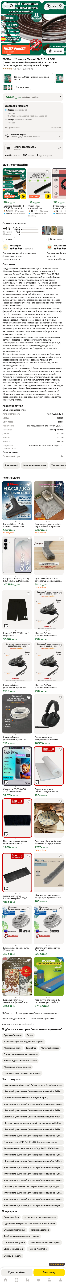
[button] (16, 49)
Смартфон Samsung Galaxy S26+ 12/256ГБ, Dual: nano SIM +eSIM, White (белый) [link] (16, 579)
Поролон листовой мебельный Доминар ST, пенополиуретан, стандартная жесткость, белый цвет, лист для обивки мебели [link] (46, 790)
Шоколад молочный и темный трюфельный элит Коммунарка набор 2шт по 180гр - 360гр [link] (16, 1001)
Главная (5, 1280)
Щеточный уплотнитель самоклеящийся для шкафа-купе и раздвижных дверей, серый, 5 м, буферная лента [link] (48, 579)
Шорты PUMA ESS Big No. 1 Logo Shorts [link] (16, 634)
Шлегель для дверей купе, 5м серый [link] (47, 949)
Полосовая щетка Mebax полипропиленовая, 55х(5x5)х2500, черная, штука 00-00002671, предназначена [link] (15, 842)
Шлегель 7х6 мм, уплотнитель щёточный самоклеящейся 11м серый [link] (48, 634)
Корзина (49, 1280)
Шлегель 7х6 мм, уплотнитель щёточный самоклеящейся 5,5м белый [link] (16, 738)
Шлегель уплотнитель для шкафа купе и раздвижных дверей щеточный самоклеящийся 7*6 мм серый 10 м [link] (48, 896)
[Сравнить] (49, 6)
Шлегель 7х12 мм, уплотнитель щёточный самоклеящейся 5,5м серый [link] (48, 686)
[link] (12, 1035)
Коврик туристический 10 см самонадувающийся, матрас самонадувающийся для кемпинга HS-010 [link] (48, 1001)
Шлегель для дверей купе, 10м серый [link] (16, 949)
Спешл (16, 1280)
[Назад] (6, 6)
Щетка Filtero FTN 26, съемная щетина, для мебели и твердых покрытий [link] (13, 525)
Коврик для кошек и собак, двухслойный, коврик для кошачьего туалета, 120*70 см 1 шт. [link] (48, 525)
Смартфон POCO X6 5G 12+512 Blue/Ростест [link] (14, 790)
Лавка (27, 1280)
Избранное (38, 1280)
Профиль (60, 1280)
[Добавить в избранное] (54, 6)
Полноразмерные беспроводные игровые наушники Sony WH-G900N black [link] (48, 738)
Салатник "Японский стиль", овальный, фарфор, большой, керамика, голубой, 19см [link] (49, 842)
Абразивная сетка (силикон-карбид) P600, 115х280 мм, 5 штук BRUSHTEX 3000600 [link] (15, 897)
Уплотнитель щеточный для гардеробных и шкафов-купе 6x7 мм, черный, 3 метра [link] (38, 207)
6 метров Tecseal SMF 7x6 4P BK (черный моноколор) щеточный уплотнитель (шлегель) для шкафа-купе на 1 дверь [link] (14, 207)
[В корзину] (23, 196)
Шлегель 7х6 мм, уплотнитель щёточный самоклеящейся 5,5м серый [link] (16, 686)
